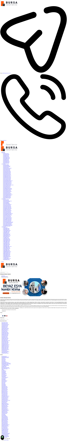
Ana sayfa (3, 275)
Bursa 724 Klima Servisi (6, 169)
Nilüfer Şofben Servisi (6, 229)
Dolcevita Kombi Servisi (5, 426)
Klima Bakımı (4, 361)
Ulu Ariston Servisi (4, 350)
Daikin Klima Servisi (4, 395)
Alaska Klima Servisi (5, 387)
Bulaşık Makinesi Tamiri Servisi (6, 363)
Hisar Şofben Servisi (6, 245)
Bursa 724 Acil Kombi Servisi (7, 204)
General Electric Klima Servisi (6, 400)
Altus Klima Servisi (4, 388)
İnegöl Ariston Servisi (5, 326)
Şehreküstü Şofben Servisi (7, 256)
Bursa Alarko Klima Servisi (7, 171)
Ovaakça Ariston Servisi (5, 348)
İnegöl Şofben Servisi (6, 232)
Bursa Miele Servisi (6, 159)
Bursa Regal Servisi (6, 161)
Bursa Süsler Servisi (6, 162)
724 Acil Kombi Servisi (5, 377)
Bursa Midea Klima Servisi (7, 187)
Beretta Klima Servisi (5, 392)
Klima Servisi (4, 359)
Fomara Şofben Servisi (6, 242)
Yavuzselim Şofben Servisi (7, 258)
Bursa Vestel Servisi (6, 163)
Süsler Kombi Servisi (5, 432)
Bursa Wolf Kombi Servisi (6, 226)
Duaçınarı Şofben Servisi (6, 240)
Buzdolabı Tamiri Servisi (5, 362)
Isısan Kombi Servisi (4, 428)
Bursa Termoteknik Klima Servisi (7, 194)
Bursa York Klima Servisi (6, 198)
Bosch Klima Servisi (4, 393)
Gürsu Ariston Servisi (5, 322)
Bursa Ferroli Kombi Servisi (7, 216)
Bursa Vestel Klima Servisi (7, 197)
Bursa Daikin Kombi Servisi (7, 212)
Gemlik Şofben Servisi (6, 231)
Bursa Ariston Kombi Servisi (7, 207)
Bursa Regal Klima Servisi (7, 190)
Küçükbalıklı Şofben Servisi (7, 251)
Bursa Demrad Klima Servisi (7, 181)
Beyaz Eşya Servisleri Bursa (6, 368)
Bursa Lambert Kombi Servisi (7, 218)
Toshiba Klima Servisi (5, 410)
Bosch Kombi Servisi (5, 421)
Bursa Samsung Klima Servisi (7, 191)
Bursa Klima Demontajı (6, 166)
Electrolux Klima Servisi (5, 397)
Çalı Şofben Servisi (6, 237)
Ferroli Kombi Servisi (5, 427)
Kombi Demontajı (4, 373)
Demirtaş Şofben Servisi (6, 239)
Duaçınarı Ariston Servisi (5, 333)
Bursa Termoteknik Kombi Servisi (8, 222)
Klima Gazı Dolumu (4, 380)
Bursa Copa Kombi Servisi (7, 211)
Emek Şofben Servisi (6, 249)
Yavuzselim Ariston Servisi (5, 351)
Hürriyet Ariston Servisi (5, 341)
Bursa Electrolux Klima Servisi (7, 182)
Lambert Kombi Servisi (5, 429)
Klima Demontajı (4, 381)
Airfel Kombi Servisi (4, 416)
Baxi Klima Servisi (4, 390)
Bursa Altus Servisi (6, 153)
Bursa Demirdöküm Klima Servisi (8, 180)
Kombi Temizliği (4, 415)
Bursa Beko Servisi (6, 155)
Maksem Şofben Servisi (6, 253)
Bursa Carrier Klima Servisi (7, 178)
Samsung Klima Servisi (5, 406)
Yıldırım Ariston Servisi (5, 325)
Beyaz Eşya (3, 152)
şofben (3, 369)
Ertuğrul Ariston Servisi (5, 334)
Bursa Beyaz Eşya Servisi (5, 367)
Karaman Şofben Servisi (6, 248)
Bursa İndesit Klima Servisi (7, 186)
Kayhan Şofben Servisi (6, 250)
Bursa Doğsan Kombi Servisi (7, 214)
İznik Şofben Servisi (6, 233)
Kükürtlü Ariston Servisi (5, 345)
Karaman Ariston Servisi (5, 342)
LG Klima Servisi (4, 402)
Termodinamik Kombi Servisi (6, 433)
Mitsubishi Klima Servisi (5, 403)
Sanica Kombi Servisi (5, 431)
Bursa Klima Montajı (6, 165)
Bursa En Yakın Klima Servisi (7, 168)
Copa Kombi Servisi (4, 422)
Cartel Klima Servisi (4, 394)
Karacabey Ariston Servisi (5, 324)
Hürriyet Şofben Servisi (6, 247)
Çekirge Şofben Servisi (6, 238)
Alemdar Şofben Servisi (6, 234)
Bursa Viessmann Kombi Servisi (7, 224)
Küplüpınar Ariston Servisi (5, 346)
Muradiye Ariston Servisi (5, 347)
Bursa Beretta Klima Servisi (7, 177)
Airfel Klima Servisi (4, 386)
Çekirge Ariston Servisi (5, 332)
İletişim (3, 261)
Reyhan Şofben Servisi (6, 255)
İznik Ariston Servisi (4, 327)
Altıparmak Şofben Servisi (7, 235)
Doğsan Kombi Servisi (5, 425)
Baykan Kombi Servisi (5, 419)
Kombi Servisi (4, 371)
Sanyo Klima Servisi (4, 407)
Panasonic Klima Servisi (5, 404)
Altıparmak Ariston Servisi (5, 328)
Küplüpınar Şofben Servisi (7, 252)
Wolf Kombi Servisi (4, 437)
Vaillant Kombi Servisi (5, 435)
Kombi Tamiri (3, 374)
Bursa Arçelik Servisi (6, 154)
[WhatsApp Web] (2, 437)
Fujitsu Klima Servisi (5, 399)
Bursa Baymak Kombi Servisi (7, 208)
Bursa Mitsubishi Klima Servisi (7, 188)
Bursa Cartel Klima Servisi (7, 179)
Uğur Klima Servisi (4, 411)
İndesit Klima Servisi (4, 401)
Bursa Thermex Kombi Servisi (7, 223)
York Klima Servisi (4, 413)
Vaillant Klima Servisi (5, 412)
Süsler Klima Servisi (4, 409)
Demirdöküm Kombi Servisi (5, 424)
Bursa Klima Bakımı (6, 164)
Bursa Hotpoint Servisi (6, 158)
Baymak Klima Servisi (5, 391)
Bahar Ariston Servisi (5, 329)
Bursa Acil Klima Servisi (6, 170)
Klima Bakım (3, 384)
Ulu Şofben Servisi (6, 257)
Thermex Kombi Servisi (5, 434)
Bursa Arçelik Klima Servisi (7, 173)
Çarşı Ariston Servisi (4, 331)
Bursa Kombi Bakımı (6, 199)
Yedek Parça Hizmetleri (5, 364)
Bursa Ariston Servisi (5, 276)
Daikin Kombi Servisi (5, 423)
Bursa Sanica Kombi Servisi (7, 220)
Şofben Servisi (5, 227)
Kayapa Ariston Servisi (5, 343)
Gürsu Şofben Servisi (6, 228)
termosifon (3, 370)
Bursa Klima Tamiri (6, 167)
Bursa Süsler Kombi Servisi (7, 221)
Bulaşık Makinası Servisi (5, 357)
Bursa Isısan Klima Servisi (7, 185)
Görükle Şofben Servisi (6, 243)
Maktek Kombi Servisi (5, 430)
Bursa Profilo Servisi (6, 160)
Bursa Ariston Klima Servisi (7, 174)
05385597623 (4, 140)
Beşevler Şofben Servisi (6, 236)
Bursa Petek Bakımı (6, 202)
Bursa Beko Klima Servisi (6, 176)
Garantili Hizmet (4, 366)
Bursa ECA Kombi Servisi (6, 215)
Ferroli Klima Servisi (4, 398)
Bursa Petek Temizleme (6, 201)
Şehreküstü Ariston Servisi (5, 349)
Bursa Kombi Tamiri (6, 200)
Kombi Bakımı (4, 372)
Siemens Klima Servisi (5, 408)
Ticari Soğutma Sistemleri (5, 365)
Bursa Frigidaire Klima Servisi (7, 183)
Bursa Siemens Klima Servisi (7, 193)
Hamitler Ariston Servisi (5, 338)
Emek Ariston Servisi (5, 336)
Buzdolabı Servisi (4, 356)
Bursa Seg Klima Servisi (6, 192)
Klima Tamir (3, 383)
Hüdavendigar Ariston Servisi (6, 340)
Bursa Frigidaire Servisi (6, 157)
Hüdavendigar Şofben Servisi (7, 246)
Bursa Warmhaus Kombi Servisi (7, 225)
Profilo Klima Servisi (4, 405)
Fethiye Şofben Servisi (6, 241)
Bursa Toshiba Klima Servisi (7, 195)
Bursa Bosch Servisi (6, 156)
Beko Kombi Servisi (4, 420)
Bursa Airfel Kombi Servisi (7, 205)
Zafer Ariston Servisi (4, 352)
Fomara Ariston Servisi (5, 335)
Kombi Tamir (3, 414)
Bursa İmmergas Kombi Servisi (7, 217)
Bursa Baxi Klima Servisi (6, 175)
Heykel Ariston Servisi (5, 339)
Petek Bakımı (4, 376)
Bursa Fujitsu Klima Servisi (7, 184)
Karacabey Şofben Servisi (7, 230)
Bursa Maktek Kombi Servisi (7, 219)
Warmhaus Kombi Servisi (5, 436)
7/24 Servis (3, 358)
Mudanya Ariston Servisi (5, 353)
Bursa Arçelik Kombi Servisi (7, 206)
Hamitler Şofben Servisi (6, 244)
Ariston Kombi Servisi (5, 418)
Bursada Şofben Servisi (6, 259)
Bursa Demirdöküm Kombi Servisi (8, 213)
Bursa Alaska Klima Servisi (7, 172)
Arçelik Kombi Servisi (5, 417)
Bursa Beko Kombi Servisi (7, 209)
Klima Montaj (3, 385)
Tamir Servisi (3, 360)
